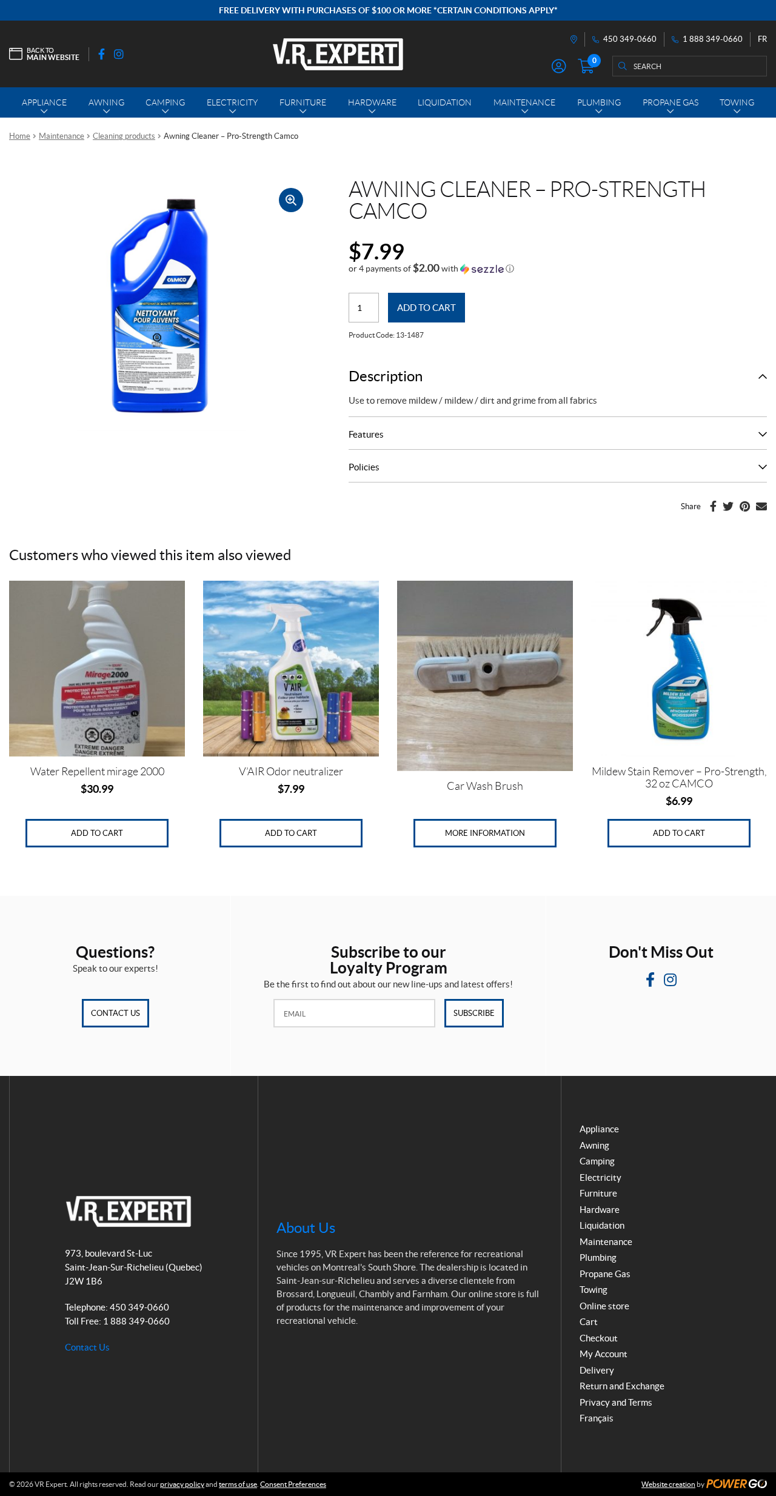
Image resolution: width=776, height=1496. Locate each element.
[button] (431, 268)
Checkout (599, 1338)
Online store (604, 1306)
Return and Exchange (622, 1386)
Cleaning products (124, 136)
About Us (305, 1228)
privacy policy (182, 1484)
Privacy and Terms (616, 1402)
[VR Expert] (338, 54)
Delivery (597, 1370)
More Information (485, 833)
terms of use (238, 1484)
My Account (603, 1354)
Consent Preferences (293, 1484)
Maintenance (61, 136)
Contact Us (115, 1013)
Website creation (668, 1484)
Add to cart (426, 307)
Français (597, 1418)
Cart (589, 1322)
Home (19, 136)
